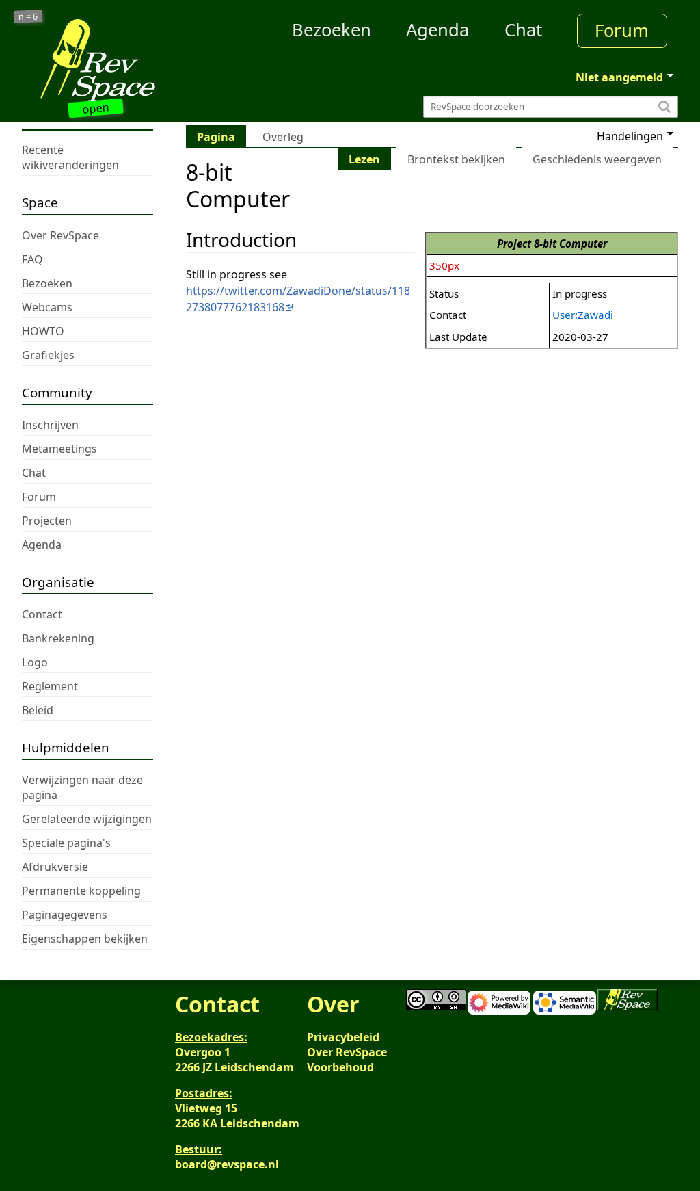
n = (28, 16)
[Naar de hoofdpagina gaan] (104, 60)
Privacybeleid (343, 1037)
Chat (523, 30)
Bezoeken (331, 30)
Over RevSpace (347, 1052)
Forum (622, 30)
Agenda (437, 30)
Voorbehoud (340, 1067)
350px (444, 265)
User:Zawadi (582, 315)
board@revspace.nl (227, 1164)
